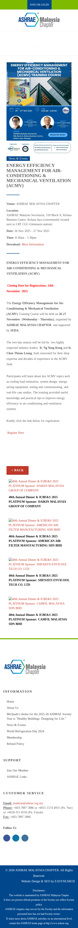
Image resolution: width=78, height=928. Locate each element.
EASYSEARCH (65, 881)
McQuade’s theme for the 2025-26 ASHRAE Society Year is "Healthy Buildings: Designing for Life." (39, 716)
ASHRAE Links (17, 776)
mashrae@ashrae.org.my (28, 803)
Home (29, 47)
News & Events (16, 725)
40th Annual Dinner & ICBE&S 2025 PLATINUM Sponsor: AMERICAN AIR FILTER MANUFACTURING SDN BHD (35, 541)
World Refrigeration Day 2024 (25, 731)
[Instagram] (24, 838)
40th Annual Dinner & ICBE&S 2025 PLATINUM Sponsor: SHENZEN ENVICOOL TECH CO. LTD (39, 580)
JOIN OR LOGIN (39, 4)
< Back (17, 470)
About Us (12, 707)
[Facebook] (6, 838)
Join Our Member (17, 770)
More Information (33, 244)
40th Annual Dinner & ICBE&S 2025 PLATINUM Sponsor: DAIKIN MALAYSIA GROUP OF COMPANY (37, 502)
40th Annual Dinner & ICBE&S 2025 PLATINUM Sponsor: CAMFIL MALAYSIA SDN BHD (38, 619)
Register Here (15, 432)
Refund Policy (15, 743)
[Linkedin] (15, 838)
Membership (14, 737)
